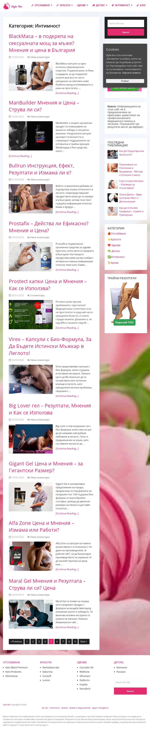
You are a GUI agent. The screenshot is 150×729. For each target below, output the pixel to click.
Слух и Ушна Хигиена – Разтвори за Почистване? (131, 184)
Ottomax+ (85, 676)
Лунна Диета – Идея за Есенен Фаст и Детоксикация (130, 198)
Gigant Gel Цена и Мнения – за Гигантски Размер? (46, 467)
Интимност (122, 5)
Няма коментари (40, 57)
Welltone (84, 671)
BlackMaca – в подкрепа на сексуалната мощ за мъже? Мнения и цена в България (42, 43)
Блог (142, 5)
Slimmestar (11, 676)
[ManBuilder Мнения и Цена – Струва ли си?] (31, 135)
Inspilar (84, 684)
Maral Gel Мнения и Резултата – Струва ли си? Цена (47, 584)
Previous (17, 641)
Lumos (46, 680)
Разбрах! (125, 81)
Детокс (100, 5)
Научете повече (131, 72)
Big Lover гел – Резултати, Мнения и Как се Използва (50, 409)
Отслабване (42, 5)
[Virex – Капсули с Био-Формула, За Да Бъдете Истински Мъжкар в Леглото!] (31, 379)
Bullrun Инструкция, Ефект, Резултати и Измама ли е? (41, 169)
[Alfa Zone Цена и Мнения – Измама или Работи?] (31, 556)
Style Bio (6, 704)
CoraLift (46, 676)
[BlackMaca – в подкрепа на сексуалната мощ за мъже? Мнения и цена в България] (31, 76)
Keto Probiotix (13, 671)
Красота (64, 5)
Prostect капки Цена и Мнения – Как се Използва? (48, 285)
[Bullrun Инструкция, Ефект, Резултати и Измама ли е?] (31, 198)
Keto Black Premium (16, 667)
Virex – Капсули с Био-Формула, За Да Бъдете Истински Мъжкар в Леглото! (50, 346)
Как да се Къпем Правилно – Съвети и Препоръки (131, 211)
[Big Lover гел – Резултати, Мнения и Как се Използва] (31, 439)
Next (83, 641)
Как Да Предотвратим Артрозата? (131, 152)
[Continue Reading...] (67, 93)
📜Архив (113, 262)
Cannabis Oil (86, 667)
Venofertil (85, 688)
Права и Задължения (80, 707)
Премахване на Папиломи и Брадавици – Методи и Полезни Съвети (131, 170)
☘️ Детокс (114, 251)
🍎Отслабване (117, 233)
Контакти (54, 707)
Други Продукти (100, 707)
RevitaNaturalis (50, 667)
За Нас (45, 707)
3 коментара (37, 295)
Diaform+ (85, 680)
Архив (64, 707)
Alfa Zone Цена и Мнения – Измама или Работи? (41, 526)
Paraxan (121, 671)
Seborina (47, 671)
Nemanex (121, 667)
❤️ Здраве (114, 245)
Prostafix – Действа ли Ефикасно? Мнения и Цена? (48, 227)
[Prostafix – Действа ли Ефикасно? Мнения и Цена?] (31, 256)
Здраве (81, 5)
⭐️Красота (114, 239)
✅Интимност (116, 257)
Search (125, 32)
